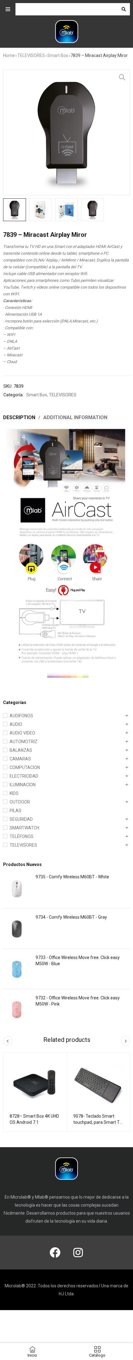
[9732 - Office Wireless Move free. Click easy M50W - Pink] (17, 1009)
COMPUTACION (25, 767)
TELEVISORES (31, 55)
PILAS (15, 810)
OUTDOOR (20, 801)
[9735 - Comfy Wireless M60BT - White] (17, 888)
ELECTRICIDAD (24, 776)
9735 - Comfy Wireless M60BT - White (72, 876)
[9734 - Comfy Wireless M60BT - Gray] (17, 928)
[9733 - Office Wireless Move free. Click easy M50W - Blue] (17, 969)
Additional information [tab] (75, 417)
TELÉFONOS (21, 836)
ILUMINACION (23, 784)
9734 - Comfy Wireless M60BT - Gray (71, 917)
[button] (122, 77)
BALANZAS (21, 750)
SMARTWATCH (24, 827)
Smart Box (57, 55)
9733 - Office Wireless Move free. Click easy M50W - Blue (78, 960)
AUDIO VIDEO (22, 733)
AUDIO (16, 724)
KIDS (14, 793)
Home (9, 55)
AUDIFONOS (21, 715)
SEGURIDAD (21, 819)
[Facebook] (55, 1252)
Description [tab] (19, 417)
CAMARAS (20, 758)
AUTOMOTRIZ (23, 741)
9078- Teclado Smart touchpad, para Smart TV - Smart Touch (97, 1122)
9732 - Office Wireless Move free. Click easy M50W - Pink (78, 1000)
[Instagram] (78, 1252)
